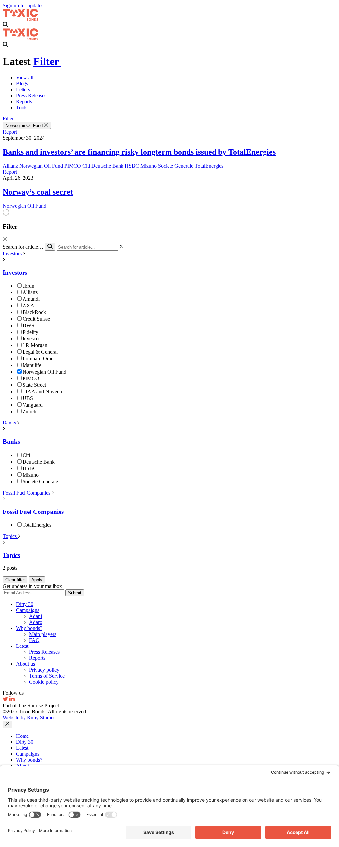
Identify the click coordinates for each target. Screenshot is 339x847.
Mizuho (148, 166)
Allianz (10, 166)
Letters (23, 89)
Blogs (22, 83)
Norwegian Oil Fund (24, 125)
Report (10, 132)
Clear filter (15, 579)
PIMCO (72, 166)
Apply (36, 579)
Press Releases (31, 95)
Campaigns (27, 610)
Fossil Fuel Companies (27, 493)
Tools (21, 107)
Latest (22, 646)
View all (24, 77)
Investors (13, 253)
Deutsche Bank (107, 166)
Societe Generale (175, 166)
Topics (10, 536)
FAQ (34, 640)
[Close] (7, 724)
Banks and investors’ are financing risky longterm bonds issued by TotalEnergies (139, 152)
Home (22, 736)
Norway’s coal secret (38, 192)
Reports (24, 101)
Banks (10, 422)
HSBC (132, 166)
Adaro (35, 622)
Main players (42, 634)
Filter (47, 61)
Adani (35, 616)
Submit (74, 592)
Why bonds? (29, 628)
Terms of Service (47, 676)
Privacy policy (44, 670)
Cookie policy (44, 682)
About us (25, 664)
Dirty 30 (24, 604)
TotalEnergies (209, 166)
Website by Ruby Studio (28, 717)
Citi (86, 166)
